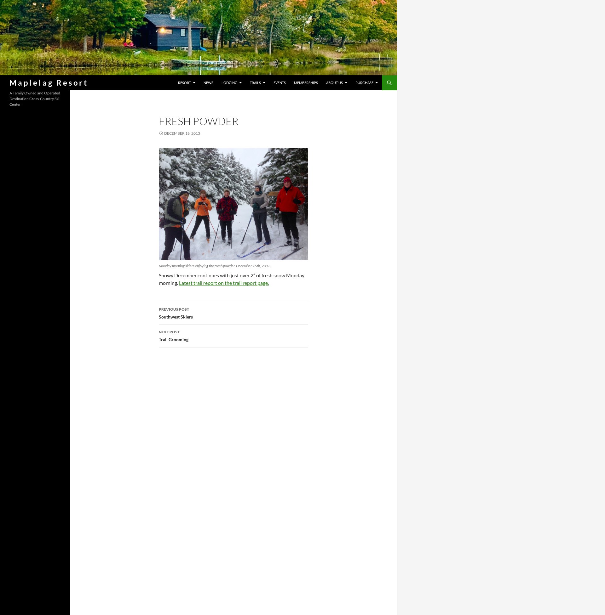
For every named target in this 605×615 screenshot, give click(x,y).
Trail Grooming (173, 336)
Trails (255, 83)
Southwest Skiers (176, 313)
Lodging (229, 83)
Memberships (306, 83)
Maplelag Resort (48, 82)
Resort (184, 83)
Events (280, 83)
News (208, 83)
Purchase (364, 83)
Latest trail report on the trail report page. (224, 283)
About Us (334, 83)
